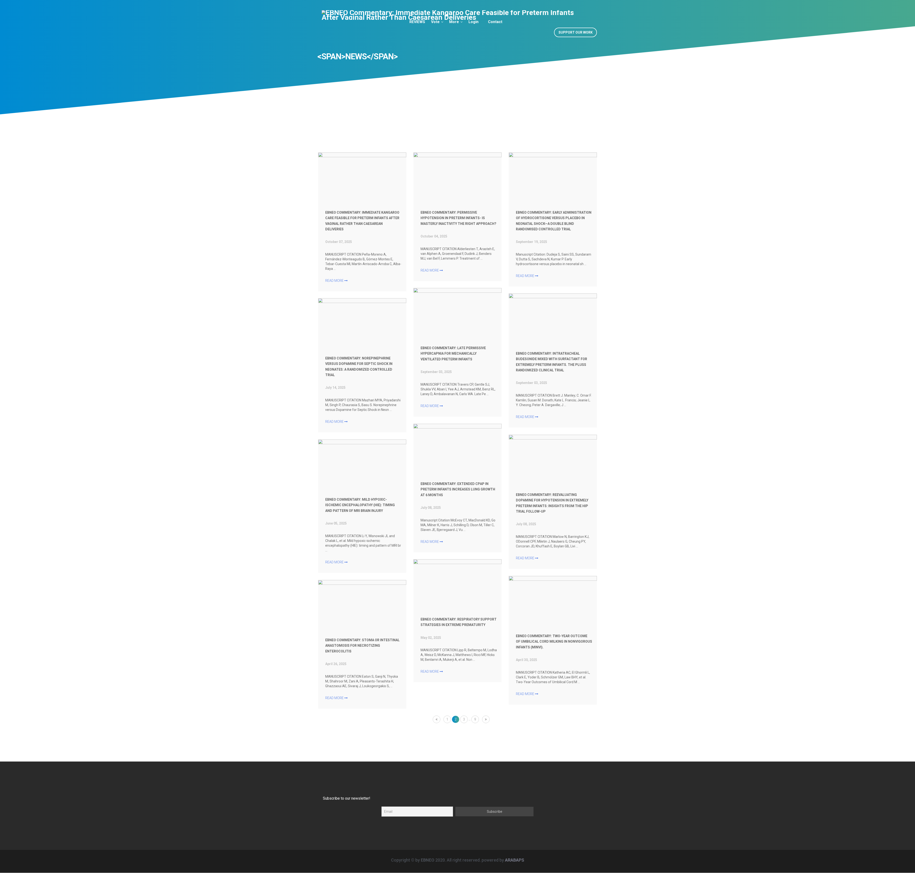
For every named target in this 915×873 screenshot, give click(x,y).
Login (473, 22)
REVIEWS (417, 22)
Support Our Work (576, 32)
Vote (435, 22)
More (454, 22)
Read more (334, 281)
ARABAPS (514, 860)
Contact (495, 22)
